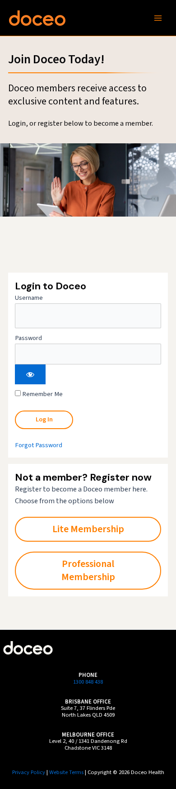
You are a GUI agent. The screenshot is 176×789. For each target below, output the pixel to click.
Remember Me (42, 394)
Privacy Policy (28, 772)
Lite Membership (88, 529)
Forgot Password (38, 445)
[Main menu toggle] (158, 18)
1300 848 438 (88, 682)
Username (29, 297)
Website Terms (66, 772)
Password (28, 338)
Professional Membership (88, 570)
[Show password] (30, 374)
